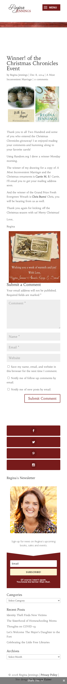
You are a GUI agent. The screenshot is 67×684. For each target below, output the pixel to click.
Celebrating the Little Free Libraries (28, 642)
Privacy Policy (49, 674)
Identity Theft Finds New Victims (27, 615)
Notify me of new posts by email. (31, 389)
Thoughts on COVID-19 (21, 626)
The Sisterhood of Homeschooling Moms (32, 620)
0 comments (41, 79)
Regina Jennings (19, 74)
